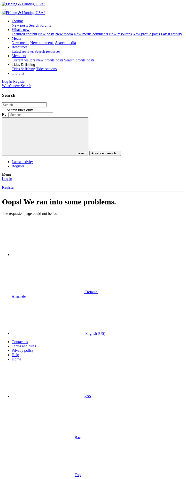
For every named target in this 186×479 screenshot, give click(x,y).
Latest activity (171, 34)
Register (18, 166)
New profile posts (146, 34)
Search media (65, 43)
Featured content (24, 34)
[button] (23, 64)
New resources (120, 34)
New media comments (91, 34)
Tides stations (46, 69)
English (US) (94, 333)
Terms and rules (24, 346)
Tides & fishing (23, 69)
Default (91, 292)
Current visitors (23, 60)
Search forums (40, 25)
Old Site (18, 73)
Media (16, 38)
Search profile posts (79, 60)
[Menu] (4, 9)
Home (16, 359)
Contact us (20, 342)
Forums (17, 21)
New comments (42, 43)
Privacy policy (23, 350)
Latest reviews (23, 51)
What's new (21, 30)
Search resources (47, 51)
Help (15, 355)
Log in (7, 179)
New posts (20, 25)
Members (19, 56)
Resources (19, 47)
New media (64, 34)
